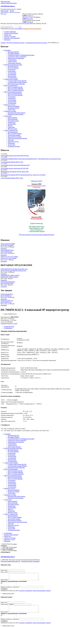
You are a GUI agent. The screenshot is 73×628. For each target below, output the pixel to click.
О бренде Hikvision (10, 31)
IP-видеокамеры (13, 132)
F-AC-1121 (10, 28)
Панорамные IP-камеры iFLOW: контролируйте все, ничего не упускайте (23, 175)
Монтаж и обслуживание (12, 38)
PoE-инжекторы (13, 119)
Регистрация (4, 10)
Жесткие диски (12, 128)
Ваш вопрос (5, 579)
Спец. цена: (4, 322)
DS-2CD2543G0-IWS (7, 283)
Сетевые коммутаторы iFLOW (17, 80)
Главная (3, 42)
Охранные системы (10, 111)
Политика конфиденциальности (10, 561)
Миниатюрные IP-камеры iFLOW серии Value (15, 171)
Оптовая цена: (5, 320)
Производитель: (6, 317)
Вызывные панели (13, 108)
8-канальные (11, 71)
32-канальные (12, 74)
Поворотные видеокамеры (16, 58)
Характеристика (9, 326)
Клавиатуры (11, 122)
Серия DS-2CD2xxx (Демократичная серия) (21, 55)
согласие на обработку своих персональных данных (35, 590)
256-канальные (12, 77)
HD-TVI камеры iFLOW (15, 87)
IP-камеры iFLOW (13, 52)
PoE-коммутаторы (13, 120)
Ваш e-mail (4, 572)
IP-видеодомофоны (13, 106)
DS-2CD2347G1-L (6, 302)
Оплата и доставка (10, 36)
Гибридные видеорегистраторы (17, 138)
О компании (8, 533)
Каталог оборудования (11, 33)
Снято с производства (11, 130)
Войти (12, 10)
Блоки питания (12, 117)
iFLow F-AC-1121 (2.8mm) (9, 258)
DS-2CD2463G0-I (6, 295)
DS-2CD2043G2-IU (6, 251)
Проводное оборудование (15, 114)
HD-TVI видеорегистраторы (13, 92)
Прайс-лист (7, 35)
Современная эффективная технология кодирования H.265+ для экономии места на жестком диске (31, 158)
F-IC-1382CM (19, 28)
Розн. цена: (4, 247)
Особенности (8, 328)
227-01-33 (28, 15)
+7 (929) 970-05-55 (6, 544)
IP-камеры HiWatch (13, 53)
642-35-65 (28, 18)
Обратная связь (5, 1)
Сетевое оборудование (11, 79)
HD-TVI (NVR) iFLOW (15, 93)
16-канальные (12, 72)
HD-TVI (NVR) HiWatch (15, 95)
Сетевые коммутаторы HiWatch (17, 82)
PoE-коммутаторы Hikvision (16, 84)
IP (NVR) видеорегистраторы (15, 42)
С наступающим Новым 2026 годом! (12, 162)
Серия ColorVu (12, 61)
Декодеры (11, 140)
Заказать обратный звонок (9, 3)
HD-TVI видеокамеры (11, 85)
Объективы (11, 127)
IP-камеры (7, 50)
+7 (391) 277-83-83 (6, 550)
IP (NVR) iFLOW (13, 66)
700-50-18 (28, 22)
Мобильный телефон (7, 604)
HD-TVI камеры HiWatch (15, 88)
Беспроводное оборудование (16, 112)
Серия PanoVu (12, 60)
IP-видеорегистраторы (14, 137)
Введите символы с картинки (10, 587)
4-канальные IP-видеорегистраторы (36, 42)
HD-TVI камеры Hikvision (16, 90)
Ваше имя (4, 570)
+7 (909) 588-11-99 (6, 547)
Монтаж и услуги (9, 539)
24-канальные (12, 101)
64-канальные (12, 76)
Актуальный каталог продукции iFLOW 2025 (14, 168)
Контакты (7, 39)
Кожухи (10, 125)
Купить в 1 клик (12, 323)
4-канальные (11, 69)
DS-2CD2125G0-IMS (7, 245)
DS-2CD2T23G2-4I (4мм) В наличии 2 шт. (13, 270)
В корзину (4, 248)
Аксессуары (11, 109)
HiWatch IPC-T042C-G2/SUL (9, 277)
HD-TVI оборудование (15, 133)
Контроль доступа (9, 104)
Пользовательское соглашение (30, 561)
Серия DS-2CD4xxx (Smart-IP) (17, 56)
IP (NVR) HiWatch (13, 68)
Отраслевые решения (14, 63)
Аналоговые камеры (14, 135)
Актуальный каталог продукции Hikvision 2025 (15, 165)
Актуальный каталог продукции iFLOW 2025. (15, 155)
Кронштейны (12, 124)
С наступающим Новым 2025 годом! (12, 178)
